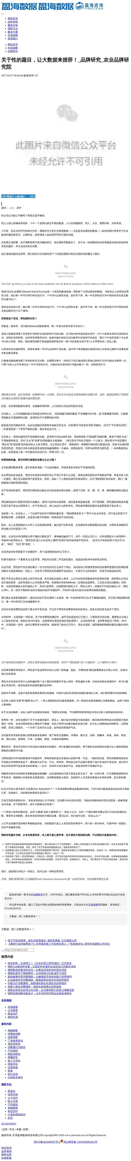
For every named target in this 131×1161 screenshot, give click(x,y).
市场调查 (93, 904)
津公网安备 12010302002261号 (80, 1142)
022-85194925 (8, 1123)
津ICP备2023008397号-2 (47, 1142)
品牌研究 (13, 51)
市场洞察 (13, 48)
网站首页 (13, 18)
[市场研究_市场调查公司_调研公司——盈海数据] (65, 6)
